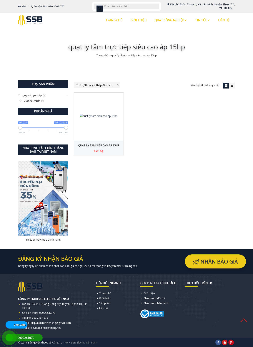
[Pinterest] (231, 342)
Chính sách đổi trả (154, 298)
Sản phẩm (105, 303)
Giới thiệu (139, 20)
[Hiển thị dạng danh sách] (232, 85)
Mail (23, 6)
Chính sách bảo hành (156, 303)
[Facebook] (218, 342)
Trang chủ (114, 20)
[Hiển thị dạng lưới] (226, 85)
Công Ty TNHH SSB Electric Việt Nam (74, 342)
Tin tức (201, 20)
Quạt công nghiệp (169, 20)
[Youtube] (224, 342)
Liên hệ (223, 20)
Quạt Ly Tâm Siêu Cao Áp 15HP (98, 145)
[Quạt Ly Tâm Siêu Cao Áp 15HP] (99, 116)
